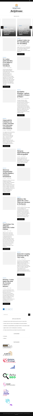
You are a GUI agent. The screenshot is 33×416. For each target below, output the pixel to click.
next (31, 27)
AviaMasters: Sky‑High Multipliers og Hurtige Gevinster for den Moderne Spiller (24, 30)
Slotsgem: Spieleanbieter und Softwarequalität (23, 152)
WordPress (16, 414)
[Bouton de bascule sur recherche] (29, 0)
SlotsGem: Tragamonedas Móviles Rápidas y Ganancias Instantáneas (8, 173)
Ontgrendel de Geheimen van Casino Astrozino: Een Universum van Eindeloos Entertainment (8, 124)
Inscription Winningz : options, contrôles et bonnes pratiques (23, 94)
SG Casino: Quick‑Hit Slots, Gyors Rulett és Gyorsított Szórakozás (8, 62)
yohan (19, 45)
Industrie (5, 27)
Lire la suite (21, 54)
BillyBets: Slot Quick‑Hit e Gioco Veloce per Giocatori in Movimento (23, 201)
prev (2, 27)
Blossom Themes (23, 413)
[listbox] (16, 27)
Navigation (17, 16)
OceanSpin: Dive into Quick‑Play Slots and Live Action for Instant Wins (15, 321)
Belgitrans (16, 11)
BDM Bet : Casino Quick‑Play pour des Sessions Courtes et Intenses (8, 283)
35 (9, 309)
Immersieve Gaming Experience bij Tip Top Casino (23, 255)
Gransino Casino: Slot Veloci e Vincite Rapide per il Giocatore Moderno (9, 31)
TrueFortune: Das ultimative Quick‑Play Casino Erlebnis (8, 226)
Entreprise (5, 336)
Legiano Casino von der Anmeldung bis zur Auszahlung (23, 41)
